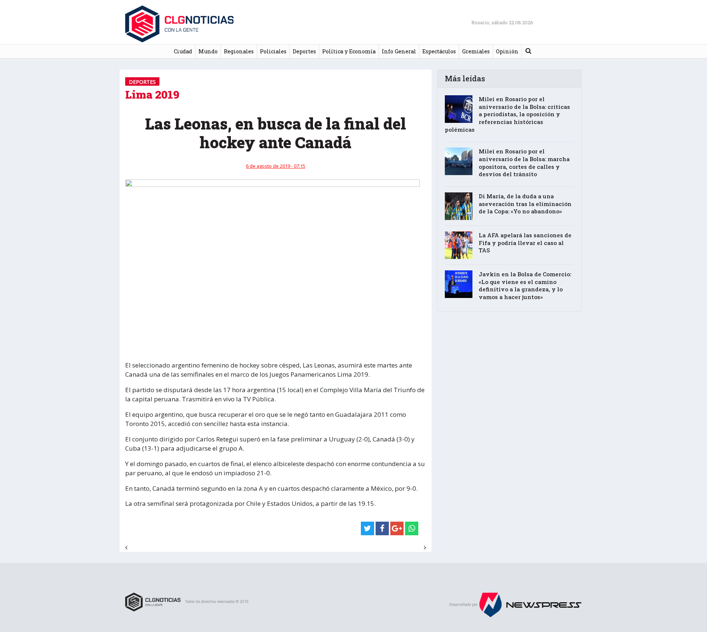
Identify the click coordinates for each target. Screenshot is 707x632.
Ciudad (183, 51)
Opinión (507, 51)
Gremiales (476, 51)
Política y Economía (349, 51)
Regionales (239, 51)
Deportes (304, 51)
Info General (399, 51)
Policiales (273, 51)
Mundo (208, 51)
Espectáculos (439, 51)
